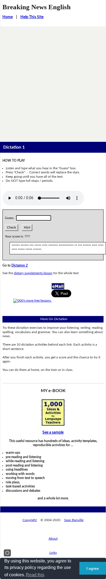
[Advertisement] (53, 82)
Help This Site (31, 17)
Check (11, 227)
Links (53, 552)
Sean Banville (73, 520)
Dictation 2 (19, 265)
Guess (10, 218)
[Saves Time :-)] (53, 412)
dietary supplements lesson (33, 273)
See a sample (53, 432)
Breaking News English (36, 7)
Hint (27, 227)
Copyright (30, 520)
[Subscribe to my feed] (32, 300)
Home (7, 17)
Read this (35, 574)
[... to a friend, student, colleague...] (57, 286)
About (53, 538)
